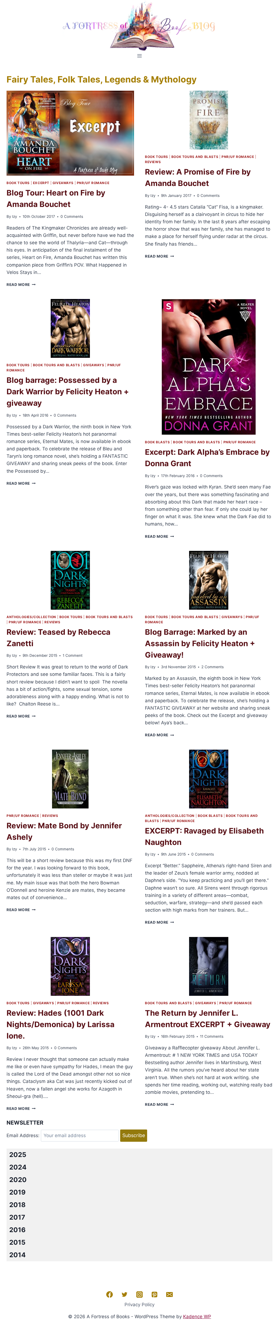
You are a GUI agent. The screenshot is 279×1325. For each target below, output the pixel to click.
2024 (17, 1167)
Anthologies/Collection (31, 617)
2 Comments (212, 667)
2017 (17, 1217)
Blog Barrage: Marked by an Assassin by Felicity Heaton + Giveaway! (200, 643)
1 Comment (73, 655)
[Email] (169, 1294)
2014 (17, 1255)
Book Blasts (157, 442)
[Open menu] (140, 55)
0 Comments (71, 216)
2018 (17, 1205)
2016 (17, 1230)
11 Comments (211, 1036)
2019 (17, 1192)
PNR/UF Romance (93, 183)
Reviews (153, 162)
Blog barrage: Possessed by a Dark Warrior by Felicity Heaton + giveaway (68, 391)
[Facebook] (109, 1294)
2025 (17, 1155)
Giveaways (63, 183)
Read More (21, 284)
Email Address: (23, 1135)
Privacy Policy (139, 1304)
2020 (18, 1180)
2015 (17, 1242)
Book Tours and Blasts (195, 157)
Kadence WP (197, 1316)
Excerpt (41, 183)
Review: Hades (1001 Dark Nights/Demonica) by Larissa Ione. (60, 1024)
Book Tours (18, 183)
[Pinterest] (154, 1294)
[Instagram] (139, 1294)
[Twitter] (124, 1294)
